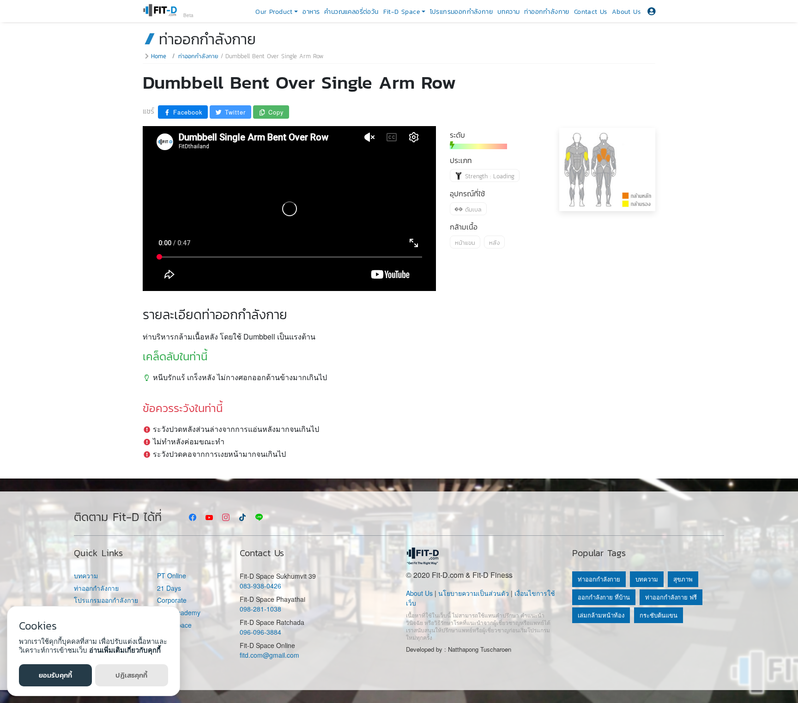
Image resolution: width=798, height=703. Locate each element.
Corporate (172, 600)
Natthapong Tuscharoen (479, 649)
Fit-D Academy (178, 612)
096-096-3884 (260, 631)
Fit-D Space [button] (401, 12)
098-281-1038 (260, 608)
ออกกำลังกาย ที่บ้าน (604, 597)
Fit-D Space (174, 625)
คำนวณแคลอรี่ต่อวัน (351, 12)
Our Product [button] (273, 12)
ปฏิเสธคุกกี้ (131, 675)
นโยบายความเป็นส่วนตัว (473, 593)
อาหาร (311, 12)
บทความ (508, 12)
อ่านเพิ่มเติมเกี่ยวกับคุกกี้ (125, 650)
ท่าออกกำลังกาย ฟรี (671, 597)
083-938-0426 (260, 585)
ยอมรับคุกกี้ (55, 675)
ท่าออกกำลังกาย (546, 12)
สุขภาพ (683, 579)
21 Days (169, 588)
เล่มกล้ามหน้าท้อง (601, 615)
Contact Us (590, 12)
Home (158, 56)
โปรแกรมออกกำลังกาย (461, 12)
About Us (626, 12)
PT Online (171, 575)
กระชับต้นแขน (658, 615)
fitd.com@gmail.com (269, 655)
